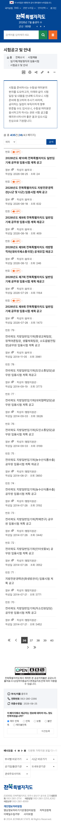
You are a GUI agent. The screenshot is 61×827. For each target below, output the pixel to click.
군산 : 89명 (25, 26)
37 (31, 640)
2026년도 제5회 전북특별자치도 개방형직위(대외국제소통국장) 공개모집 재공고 (29, 249)
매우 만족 (14, 721)
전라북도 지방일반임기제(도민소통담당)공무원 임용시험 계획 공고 (30, 432)
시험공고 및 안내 (19, 65)
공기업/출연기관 (13, 766)
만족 (28, 721)
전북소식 (20, 57)
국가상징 (9, 8)
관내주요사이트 (13, 773)
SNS (16, 8)
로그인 (53, 8)
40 (52, 640)
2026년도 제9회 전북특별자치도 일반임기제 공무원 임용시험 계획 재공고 (29, 220)
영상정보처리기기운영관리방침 (20, 810)
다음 (44, 26)
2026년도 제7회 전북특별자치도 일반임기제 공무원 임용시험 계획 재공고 (29, 279)
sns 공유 (36, 72)
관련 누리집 (28, 8)
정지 (40, 26)
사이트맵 (28, 814)
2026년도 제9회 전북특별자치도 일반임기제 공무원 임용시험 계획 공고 (29, 309)
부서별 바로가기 (13, 759)
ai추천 (23, 72)
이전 (37, 26)
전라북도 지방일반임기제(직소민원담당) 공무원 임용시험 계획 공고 (28, 610)
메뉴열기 (52, 34)
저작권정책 (45, 810)
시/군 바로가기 (39, 759)
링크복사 (42, 72)
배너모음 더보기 (25, 750)
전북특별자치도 (30, 16)
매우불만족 (21, 724)
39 (45, 640)
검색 (43, 34)
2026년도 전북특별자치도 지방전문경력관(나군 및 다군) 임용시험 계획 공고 (29, 190)
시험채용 (32, 57)
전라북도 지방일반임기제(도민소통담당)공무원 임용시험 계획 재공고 (30, 373)
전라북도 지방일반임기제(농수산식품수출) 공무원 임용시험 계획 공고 (30, 492)
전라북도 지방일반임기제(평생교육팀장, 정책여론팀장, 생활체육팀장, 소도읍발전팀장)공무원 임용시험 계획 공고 (30, 341)
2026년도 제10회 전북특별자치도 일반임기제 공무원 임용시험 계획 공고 (30, 160)
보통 (39, 721)
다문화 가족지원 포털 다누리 (42, 750)
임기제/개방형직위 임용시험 (24, 61)
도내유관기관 (38, 766)
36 (24, 640)
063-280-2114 (13, 798)
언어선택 (42, 8)
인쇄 (29, 72)
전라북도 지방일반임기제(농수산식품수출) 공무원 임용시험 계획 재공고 (30, 462)
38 (38, 640)
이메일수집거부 (12, 814)
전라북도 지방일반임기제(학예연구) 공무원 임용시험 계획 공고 (29, 521)
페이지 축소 (54, 72)
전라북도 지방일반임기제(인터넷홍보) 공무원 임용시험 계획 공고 (29, 551)
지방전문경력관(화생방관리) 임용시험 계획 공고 (29, 581)
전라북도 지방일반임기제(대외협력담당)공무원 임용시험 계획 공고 (30, 402)
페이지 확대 (48, 72)
